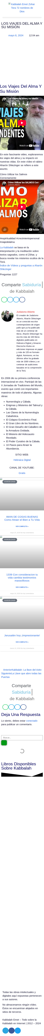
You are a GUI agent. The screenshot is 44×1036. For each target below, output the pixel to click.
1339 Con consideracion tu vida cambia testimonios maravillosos (22, 577)
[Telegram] (5, 1031)
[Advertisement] (22, 61)
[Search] (4, 742)
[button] (22, 17)
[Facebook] (12, 1031)
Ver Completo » (22, 526)
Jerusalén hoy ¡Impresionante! (22, 635)
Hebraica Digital (22, 460)
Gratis (22, 473)
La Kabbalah (7, 247)
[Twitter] (18, 1031)
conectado (31, 720)
